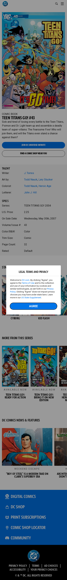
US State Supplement (31, 297)
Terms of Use (28, 283)
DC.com (25, 280)
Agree (33, 306)
